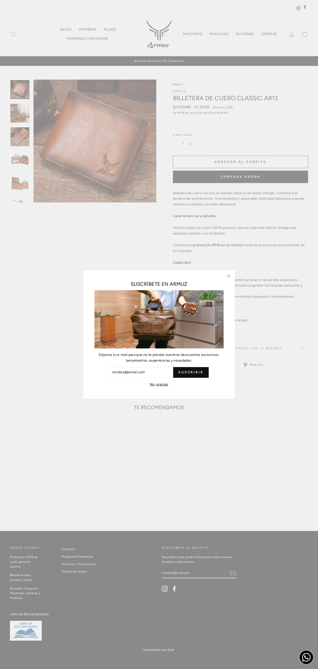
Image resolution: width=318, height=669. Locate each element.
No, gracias (159, 384)
